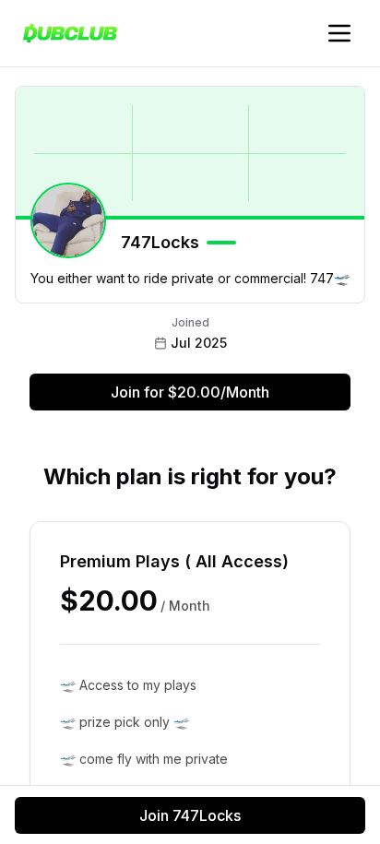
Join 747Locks (190, 815)
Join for (190, 392)
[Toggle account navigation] (339, 33)
